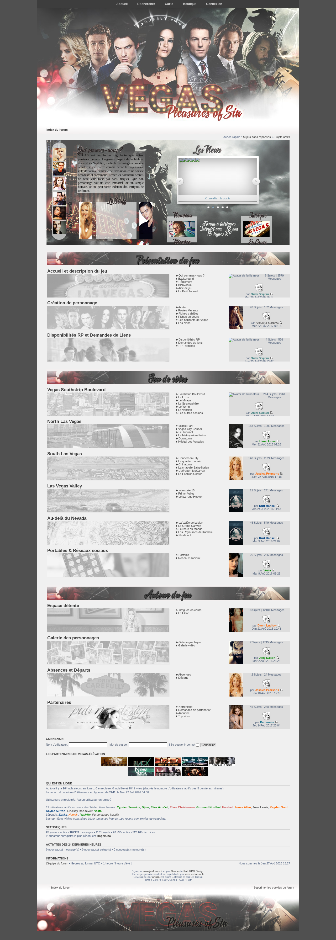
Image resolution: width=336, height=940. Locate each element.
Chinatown (185, 464)
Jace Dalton (267, 657)
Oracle (175, 871)
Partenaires (59, 702)
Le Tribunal (185, 432)
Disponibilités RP (189, 339)
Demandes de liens (190, 342)
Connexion (55, 738)
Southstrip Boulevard (191, 394)
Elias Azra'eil (159, 807)
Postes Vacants (188, 310)
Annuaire (184, 713)
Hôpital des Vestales (191, 441)
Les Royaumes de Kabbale (195, 532)
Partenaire (267, 722)
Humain (73, 814)
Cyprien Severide (128, 807)
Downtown (185, 438)
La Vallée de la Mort (190, 522)
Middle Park (185, 425)
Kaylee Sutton (55, 810)
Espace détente (63, 605)
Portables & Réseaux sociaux (77, 550)
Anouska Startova (267, 322)
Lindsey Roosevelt (80, 810)
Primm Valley (186, 493)
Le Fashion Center (190, 473)
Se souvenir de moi (183, 744)
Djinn (145, 807)
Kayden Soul (278, 807)
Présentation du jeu (168, 260)
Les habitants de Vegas (193, 319)
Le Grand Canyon (189, 525)
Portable (183, 554)
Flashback (185, 535)
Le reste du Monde (190, 528)
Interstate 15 (186, 490)
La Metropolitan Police (192, 435)
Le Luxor (184, 397)
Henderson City (188, 458)
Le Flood (183, 613)
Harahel (227, 807)
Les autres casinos (190, 413)
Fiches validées (188, 313)
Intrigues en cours (190, 610)
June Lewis (260, 807)
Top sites (184, 716)
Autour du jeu (168, 595)
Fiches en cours (188, 316)
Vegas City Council (190, 429)
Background (186, 278)
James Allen (242, 807)
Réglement (185, 281)
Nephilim (85, 814)
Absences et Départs (68, 670)
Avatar (182, 307)
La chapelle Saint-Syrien (193, 467)
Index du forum (57, 129)
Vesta (267, 570)
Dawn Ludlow (267, 625)
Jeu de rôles (168, 379)
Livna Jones (267, 441)
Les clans (184, 323)
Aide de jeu (185, 288)
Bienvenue (185, 284)
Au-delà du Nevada (66, 518)
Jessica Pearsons (267, 473)
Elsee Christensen (182, 807)
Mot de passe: (118, 744)
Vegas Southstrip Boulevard (76, 389)
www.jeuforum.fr (152, 871)
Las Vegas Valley (64, 485)
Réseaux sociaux (189, 558)
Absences (184, 674)
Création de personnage (72, 302)
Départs (183, 677)
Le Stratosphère (188, 403)
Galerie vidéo (186, 645)
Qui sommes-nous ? (191, 275)
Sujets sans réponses (257, 137)
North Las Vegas (64, 421)
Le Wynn (184, 406)
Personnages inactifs (105, 814)
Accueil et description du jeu (77, 271)
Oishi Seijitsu (260, 294)
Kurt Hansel (267, 505)
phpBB (156, 876)
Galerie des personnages (73, 637)
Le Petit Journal (188, 291)
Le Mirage (184, 400)
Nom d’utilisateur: (57, 744)
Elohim (63, 814)
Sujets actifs (282, 137)
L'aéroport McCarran (191, 470)
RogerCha (104, 835)
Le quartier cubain (189, 461)
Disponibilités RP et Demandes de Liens (89, 335)
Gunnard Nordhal (208, 807)
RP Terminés (186, 345)
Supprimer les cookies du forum (274, 887)
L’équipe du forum (57, 863)
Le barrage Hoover (190, 496)
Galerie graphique (189, 642)
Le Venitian (185, 409)
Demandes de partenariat (194, 709)
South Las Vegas (64, 453)
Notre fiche (185, 706)
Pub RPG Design (193, 871)
